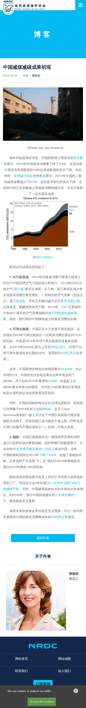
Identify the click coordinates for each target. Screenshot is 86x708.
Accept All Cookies (42, 701)
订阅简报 (43, 684)
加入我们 (64, 671)
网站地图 (64, 659)
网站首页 (21, 659)
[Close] (76, 691)
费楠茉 (36, 75)
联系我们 (21, 671)
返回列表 (43, 538)
